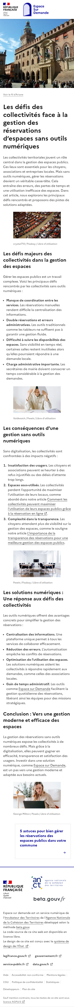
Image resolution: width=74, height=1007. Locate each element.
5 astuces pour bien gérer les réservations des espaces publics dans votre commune (43, 838)
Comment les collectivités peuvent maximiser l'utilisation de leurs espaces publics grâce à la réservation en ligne (39, 506)
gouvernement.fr (46, 956)
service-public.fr (14, 964)
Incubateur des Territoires (22, 918)
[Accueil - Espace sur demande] (36, 9)
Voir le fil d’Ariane (13, 94)
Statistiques (53, 982)
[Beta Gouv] (49, 903)
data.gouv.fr (41, 964)
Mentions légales (56, 975)
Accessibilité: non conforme (28, 975)
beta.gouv (22, 927)
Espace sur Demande (34, 688)
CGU (6, 982)
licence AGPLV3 (12, 1002)
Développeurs (11, 989)
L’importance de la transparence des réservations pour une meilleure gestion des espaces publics (38, 538)
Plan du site (28, 989)
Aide (6, 975)
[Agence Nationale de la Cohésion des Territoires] (48, 891)
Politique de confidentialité (27, 982)
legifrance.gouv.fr (15, 956)
